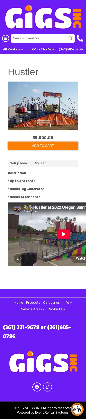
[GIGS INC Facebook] (36, 386)
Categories (51, 303)
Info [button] (66, 303)
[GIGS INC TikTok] (47, 386)
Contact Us (56, 309)
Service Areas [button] (32, 309)
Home (18, 303)
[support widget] (77, 409)
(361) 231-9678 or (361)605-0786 (56, 49)
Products (33, 303)
